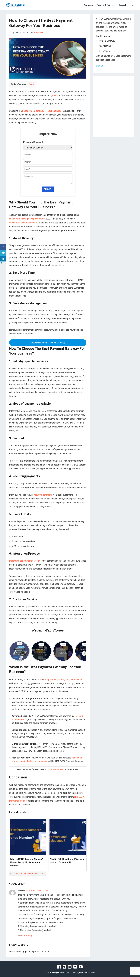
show (31, 84)
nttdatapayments (56, 769)
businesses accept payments (23, 222)
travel (55, 95)
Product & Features (106, 5)
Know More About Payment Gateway (47, 342)
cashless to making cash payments (26, 218)
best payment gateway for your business (41, 111)
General (122, 5)
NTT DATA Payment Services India (81, 973)
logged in (25, 951)
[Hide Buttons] (1, 263)
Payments (88, 5)
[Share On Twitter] (3, 253)
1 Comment (39, 33)
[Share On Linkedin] (3, 258)
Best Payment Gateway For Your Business (28, 873)
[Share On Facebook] (3, 247)
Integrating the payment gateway (24, 561)
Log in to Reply (26, 935)
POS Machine (104, 46)
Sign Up (99, 65)
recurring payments (43, 495)
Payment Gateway (106, 41)
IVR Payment (104, 51)
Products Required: (33, 142)
